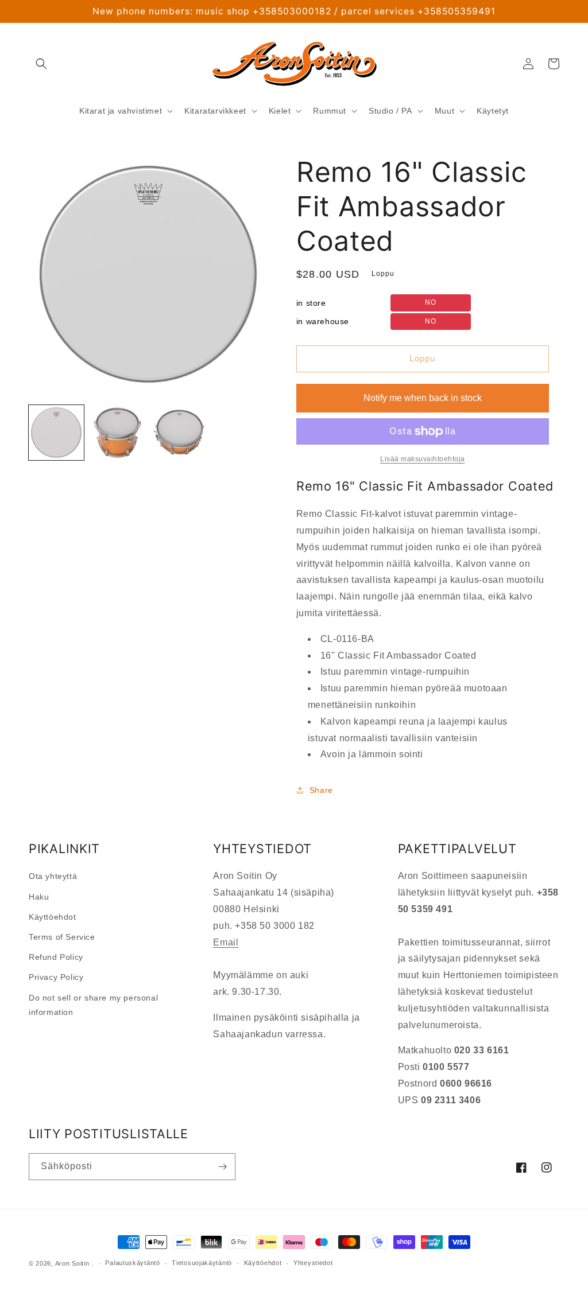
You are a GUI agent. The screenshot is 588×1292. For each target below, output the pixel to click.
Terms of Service (62, 936)
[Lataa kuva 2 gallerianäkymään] (117, 432)
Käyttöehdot (52, 916)
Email (225, 942)
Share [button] (321, 790)
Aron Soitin (72, 1263)
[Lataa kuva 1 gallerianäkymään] (56, 432)
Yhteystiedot (312, 1262)
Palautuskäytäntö (132, 1262)
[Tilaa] (222, 1166)
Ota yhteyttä (53, 876)
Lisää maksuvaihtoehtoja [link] (422, 459)
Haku (39, 896)
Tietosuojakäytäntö (202, 1262)
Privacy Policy (56, 977)
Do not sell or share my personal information (93, 1005)
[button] (41, 63)
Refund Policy (56, 957)
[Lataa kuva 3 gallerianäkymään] (178, 432)
